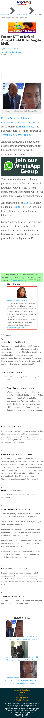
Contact (22, 695)
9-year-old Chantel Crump (15, 134)
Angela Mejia (25, 126)
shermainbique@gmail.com (11, 52)
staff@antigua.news (16, 280)
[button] (4, 3)
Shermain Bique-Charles (11, 49)
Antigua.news (11, 707)
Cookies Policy (22, 700)
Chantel (17, 206)
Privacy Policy (22, 697)
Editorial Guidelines (22, 690)
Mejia (27, 202)
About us (22, 692)
